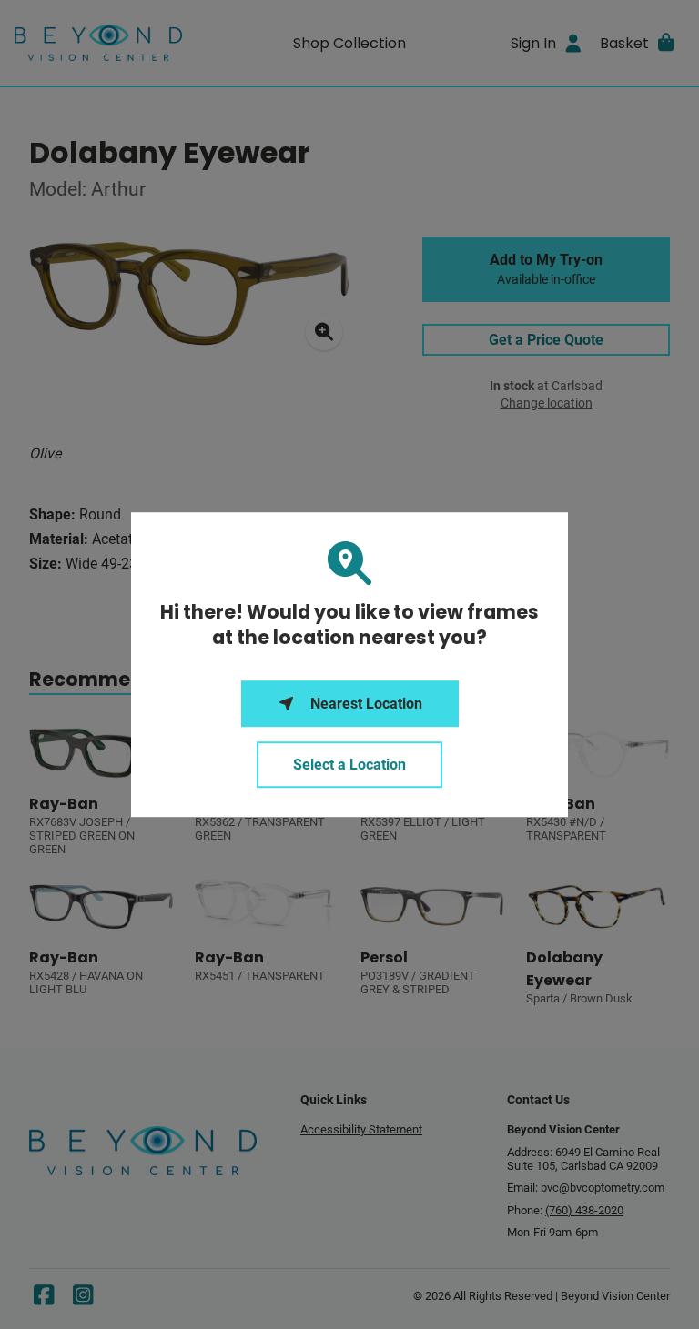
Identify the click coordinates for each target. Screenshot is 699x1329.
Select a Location (349, 764)
